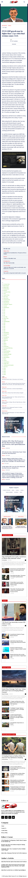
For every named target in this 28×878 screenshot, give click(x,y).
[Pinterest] (17, 47)
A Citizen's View (7, 284)
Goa (4, 309)
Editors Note (6, 251)
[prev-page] (3, 595)
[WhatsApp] (20, 47)
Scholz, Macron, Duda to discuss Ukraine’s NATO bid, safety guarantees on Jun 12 (7, 527)
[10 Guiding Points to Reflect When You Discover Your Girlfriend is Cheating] (14, 745)
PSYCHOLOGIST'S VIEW (9, 734)
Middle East (6, 340)
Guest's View (6, 318)
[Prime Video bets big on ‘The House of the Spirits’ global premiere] (5, 577)
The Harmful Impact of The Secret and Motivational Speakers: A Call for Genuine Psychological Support (17, 788)
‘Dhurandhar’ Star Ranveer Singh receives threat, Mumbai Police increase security (17, 590)
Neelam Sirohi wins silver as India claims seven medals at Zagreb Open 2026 (18, 656)
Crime (5, 293)
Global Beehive (6, 307)
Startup (5, 360)
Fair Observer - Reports (8, 304)
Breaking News (7, 261)
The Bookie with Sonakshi (8, 365)
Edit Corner (6, 296)
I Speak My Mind (7, 321)
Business (4, 25)
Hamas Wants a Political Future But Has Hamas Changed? (12, 392)
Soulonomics (6, 355)
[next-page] (5, 595)
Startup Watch (6, 362)
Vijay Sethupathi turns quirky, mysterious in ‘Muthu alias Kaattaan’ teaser (14, 557)
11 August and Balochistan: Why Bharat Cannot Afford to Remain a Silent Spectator (17, 702)
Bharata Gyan (6, 287)
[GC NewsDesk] (14, 40)
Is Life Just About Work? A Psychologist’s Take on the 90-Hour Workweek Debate (17, 768)
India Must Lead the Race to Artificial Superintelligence (12, 388)
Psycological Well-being (8, 348)
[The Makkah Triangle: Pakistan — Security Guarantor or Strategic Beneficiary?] (5, 710)
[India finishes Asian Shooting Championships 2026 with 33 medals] (5, 642)
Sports (5, 359)
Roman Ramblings (7, 351)
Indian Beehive (6, 332)
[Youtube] (13, 817)
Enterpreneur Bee (7, 299)
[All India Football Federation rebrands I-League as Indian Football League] (5, 649)
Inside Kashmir (6, 334)
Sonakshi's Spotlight (7, 354)
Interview (5, 335)
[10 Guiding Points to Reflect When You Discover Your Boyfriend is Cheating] (5, 775)
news (5, 341)
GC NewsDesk (15, 41)
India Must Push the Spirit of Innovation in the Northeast (12, 379)
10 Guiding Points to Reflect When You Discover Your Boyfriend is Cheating (17, 775)
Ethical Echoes (6, 302)
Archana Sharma (5, 759)
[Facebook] (11, 47)
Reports (5, 256)
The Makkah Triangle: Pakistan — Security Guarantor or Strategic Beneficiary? (17, 709)
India (9, 25)
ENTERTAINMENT (7, 535)
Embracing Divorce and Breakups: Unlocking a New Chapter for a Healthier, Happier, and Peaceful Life (18, 781)
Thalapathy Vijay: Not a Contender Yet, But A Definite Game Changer (13, 849)
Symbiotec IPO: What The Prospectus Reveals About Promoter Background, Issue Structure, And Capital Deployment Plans (13, 384)
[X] (14, 47)
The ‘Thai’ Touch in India (9, 262)
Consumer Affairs (7, 292)
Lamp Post (6, 271)
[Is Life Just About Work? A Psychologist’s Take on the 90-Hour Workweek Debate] (5, 768)
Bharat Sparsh (6, 285)
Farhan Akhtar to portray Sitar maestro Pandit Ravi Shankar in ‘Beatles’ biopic (17, 583)
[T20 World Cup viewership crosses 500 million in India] (14, 612)
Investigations (6, 337)
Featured (5, 306)
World (5, 368)
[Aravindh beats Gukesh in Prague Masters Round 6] (5, 636)
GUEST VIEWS (6, 667)
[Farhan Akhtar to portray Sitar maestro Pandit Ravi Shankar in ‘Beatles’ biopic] (5, 584)
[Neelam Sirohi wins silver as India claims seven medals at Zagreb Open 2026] (5, 656)
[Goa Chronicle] (14, 2)
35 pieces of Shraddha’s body (10, 258)
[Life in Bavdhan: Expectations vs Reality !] (5, 724)
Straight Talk (6, 363)
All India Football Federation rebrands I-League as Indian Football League (18, 649)
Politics (5, 344)
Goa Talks (5, 316)
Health (5, 320)
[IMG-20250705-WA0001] (14, 169)
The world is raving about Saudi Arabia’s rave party (15, 273)
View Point (6, 366)
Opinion (5, 343)
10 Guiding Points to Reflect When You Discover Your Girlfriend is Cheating (13, 756)
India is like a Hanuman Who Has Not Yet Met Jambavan (14, 853)
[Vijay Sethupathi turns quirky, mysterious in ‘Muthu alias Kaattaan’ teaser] (14, 546)
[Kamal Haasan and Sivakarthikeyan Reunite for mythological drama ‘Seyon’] (5, 570)
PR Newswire (6, 346)
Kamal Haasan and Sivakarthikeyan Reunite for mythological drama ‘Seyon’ (17, 570)
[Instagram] (6, 817)
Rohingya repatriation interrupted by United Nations (20, 527)
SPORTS (5, 600)
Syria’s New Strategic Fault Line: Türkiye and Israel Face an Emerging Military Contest (14, 690)
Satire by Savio (6, 352)
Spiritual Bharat (6, 357)
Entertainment (6, 301)
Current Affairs (7, 265)
